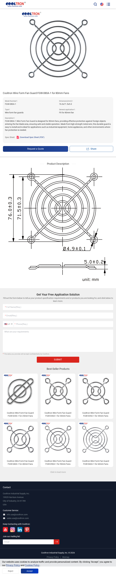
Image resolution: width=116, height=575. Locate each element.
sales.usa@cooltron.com (18, 518)
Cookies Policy (32, 565)
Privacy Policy (13, 565)
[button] (8, 324)
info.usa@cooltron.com (17, 514)
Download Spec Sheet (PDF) (32, 137)
